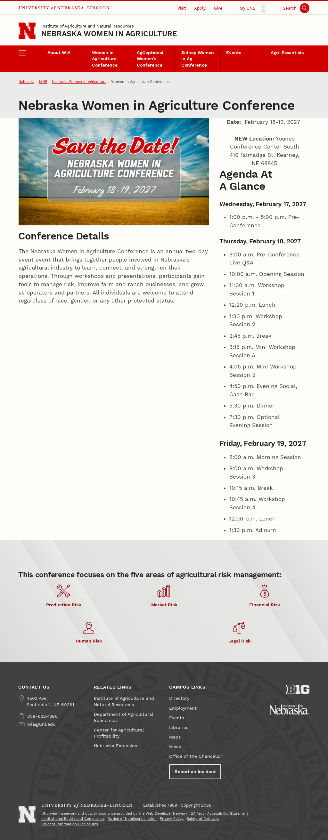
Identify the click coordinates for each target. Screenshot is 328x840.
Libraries (178, 727)
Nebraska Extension (115, 745)
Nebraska (26, 82)
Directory (179, 698)
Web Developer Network (166, 814)
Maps (175, 737)
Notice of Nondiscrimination (132, 819)
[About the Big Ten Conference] (297, 689)
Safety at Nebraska (203, 819)
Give (218, 8)
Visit (181, 8)
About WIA (58, 52)
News (175, 746)
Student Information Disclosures (69, 824)
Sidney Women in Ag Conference (197, 59)
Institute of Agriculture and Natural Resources (87, 26)
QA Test (197, 814)
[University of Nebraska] (289, 709)
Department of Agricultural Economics (123, 717)
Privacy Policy (172, 819)
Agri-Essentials (287, 52)
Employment (183, 708)
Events (233, 52)
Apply (200, 8)
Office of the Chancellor (195, 756)
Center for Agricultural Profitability (119, 733)
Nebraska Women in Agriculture (109, 33)
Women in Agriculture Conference (105, 59)
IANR (43, 82)
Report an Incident (195, 771)
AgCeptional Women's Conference (150, 59)
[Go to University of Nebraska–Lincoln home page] (27, 30)
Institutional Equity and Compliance (72, 819)
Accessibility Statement (227, 814)
